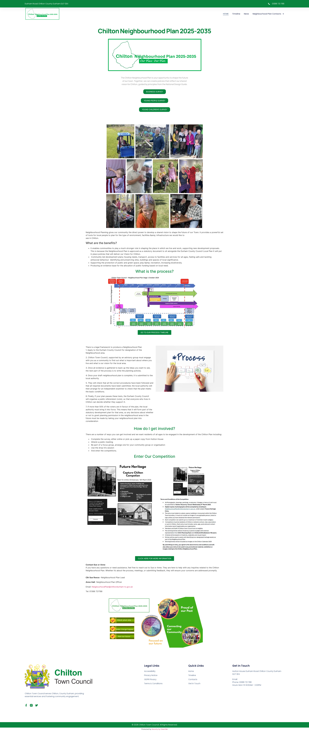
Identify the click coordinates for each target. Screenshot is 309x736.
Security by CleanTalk (160, 729)
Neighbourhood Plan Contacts (267, 13)
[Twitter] (36, 705)
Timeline (236, 13)
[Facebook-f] (26, 705)
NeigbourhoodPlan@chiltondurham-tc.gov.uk (112, 587)
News (246, 13)
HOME (226, 13)
